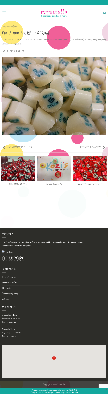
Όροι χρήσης (7, 288)
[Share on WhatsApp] (4, 51)
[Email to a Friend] (15, 51)
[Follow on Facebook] (4, 258)
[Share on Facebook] (7, 51)
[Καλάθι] (104, 13)
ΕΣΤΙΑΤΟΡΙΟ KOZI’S (90, 147)
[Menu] (4, 13)
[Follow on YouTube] (21, 258)
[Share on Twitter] (11, 51)
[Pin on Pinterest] (19, 51)
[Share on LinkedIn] (23, 51)
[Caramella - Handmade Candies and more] (54, 13)
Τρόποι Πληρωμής (9, 277)
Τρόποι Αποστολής (9, 282)
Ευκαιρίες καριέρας (10, 293)
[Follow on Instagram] (10, 258)
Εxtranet (5, 299)
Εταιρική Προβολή (9, 26)
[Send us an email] (16, 258)
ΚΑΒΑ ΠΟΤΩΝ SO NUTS (19, 147)
